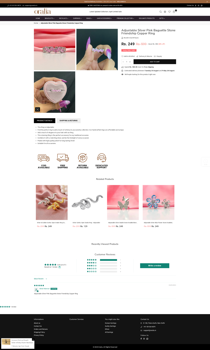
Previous (31, 208)
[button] (92, 260)
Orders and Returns (41, 329)
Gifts (161, 18)
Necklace (63, 18)
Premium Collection (125, 18)
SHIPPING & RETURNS (69, 121)
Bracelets (49, 18)
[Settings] (165, 12)
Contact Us (38, 326)
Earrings (77, 18)
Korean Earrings (110, 323)
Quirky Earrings (110, 326)
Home (38, 18)
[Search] (160, 12)
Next (179, 208)
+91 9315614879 (149, 327)
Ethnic (107, 329)
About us (37, 323)
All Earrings (109, 332)
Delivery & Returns (145, 56)
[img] (39, 285)
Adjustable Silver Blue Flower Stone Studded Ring (158, 222)
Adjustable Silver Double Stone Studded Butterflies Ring (123, 222)
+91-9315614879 (15, 5)
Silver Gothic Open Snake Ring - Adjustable (86, 222)
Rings (88, 18)
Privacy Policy (39, 335)
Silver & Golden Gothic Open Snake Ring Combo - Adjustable (51, 222)
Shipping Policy (39, 332)
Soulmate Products (146, 18)
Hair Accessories (104, 18)
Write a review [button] (154, 265)
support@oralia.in (31, 5)
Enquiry (159, 56)
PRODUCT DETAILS (44, 121)
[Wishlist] (169, 12)
